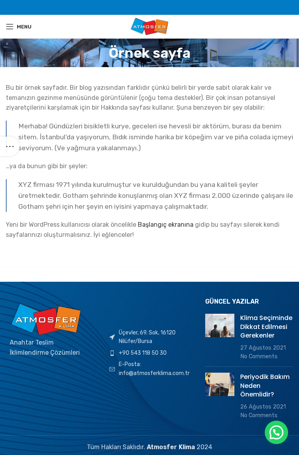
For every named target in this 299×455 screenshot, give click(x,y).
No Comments (259, 356)
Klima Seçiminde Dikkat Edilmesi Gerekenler (266, 326)
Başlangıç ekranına (165, 224)
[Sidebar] (9, 146)
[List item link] (149, 353)
